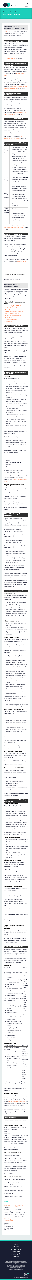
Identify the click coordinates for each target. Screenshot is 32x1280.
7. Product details (8, 321)
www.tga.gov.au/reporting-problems (17, 1101)
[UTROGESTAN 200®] (20, 1210)
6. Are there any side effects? (11, 319)
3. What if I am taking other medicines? (13, 311)
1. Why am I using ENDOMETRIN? (12, 306)
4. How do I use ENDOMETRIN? (12, 313)
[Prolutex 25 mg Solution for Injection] (9, 1224)
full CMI (8, 31)
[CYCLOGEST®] (9, 1209)
